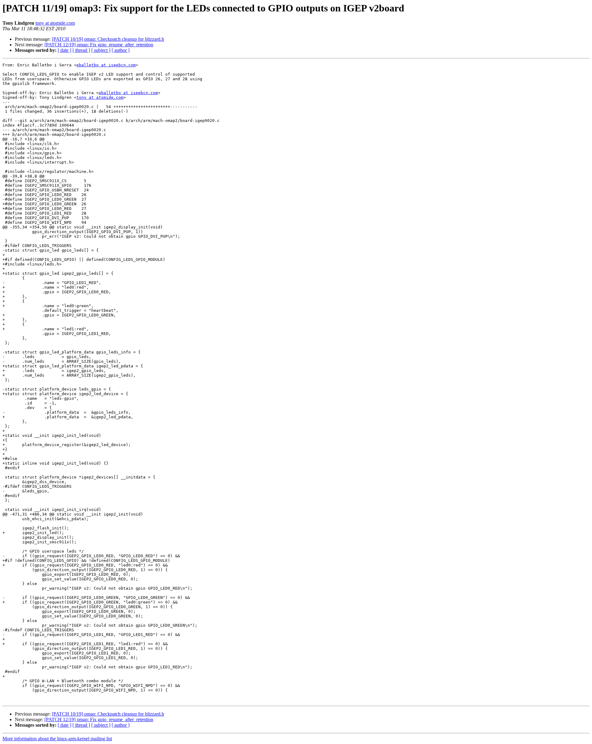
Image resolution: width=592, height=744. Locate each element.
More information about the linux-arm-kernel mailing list (57, 738)
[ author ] (121, 50)
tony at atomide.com (55, 23)
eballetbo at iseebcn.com (106, 65)
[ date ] (64, 50)
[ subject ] (100, 50)
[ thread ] (81, 50)
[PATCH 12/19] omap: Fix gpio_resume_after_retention (98, 44)
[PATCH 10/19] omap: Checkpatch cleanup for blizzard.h (108, 39)
